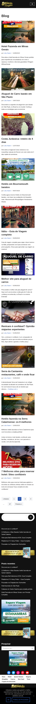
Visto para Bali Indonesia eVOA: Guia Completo (16, 537)
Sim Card (21, 679)
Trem (28, 679)
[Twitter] (13, 672)
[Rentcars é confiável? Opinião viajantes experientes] (18, 312)
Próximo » (18, 504)
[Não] (34, 696)
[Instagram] (18, 672)
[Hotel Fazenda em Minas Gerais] (18, 32)
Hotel (9, 677)
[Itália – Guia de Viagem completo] (18, 217)
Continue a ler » (13, 389)
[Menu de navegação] (32, 4)
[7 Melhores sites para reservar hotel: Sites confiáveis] (18, 457)
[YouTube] (27, 672)
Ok (8, 699)
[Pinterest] (22, 672)
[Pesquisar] (30, 517)
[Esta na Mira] (7, 4)
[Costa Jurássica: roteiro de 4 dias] (18, 124)
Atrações (5, 679)
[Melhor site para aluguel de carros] (18, 264)
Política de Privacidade (21, 699)
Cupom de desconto (8, 681)
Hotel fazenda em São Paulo (10, 586)
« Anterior (6, 499)
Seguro (28, 677)
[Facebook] (9, 672)
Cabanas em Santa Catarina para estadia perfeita (16, 589)
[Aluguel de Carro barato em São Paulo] (18, 79)
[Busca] (32, 648)
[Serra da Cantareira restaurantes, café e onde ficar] (18, 357)
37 (10, 504)
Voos (3, 677)
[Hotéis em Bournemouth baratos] (18, 169)
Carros (13, 679)
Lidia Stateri (7, 53)
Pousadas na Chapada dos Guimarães (13, 544)
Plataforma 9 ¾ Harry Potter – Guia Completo (15, 541)
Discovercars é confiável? (9, 529)
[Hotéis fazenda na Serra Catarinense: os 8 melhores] (18, 404)
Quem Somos (18, 677)
